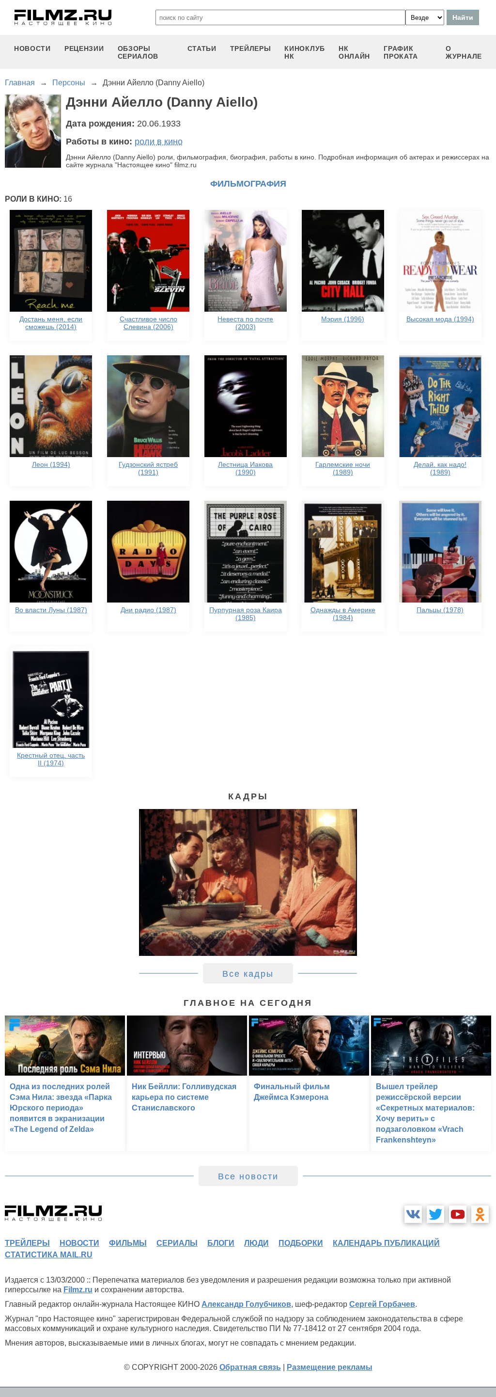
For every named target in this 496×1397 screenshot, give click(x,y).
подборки (301, 1243)
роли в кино (159, 141)
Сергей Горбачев (382, 1304)
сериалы (177, 1243)
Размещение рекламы (329, 1367)
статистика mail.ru (49, 1255)
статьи (202, 48)
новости (32, 48)
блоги (220, 1243)
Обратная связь (250, 1367)
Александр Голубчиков (246, 1304)
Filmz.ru (78, 1290)
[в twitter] (435, 1214)
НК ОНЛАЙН (354, 52)
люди (256, 1243)
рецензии (84, 48)
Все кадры (248, 974)
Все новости (248, 1176)
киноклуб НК (304, 52)
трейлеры (250, 48)
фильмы (128, 1243)
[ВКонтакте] (413, 1214)
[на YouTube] (457, 1214)
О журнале (464, 52)
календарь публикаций (386, 1243)
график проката (401, 52)
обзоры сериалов (138, 52)
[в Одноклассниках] (480, 1214)
